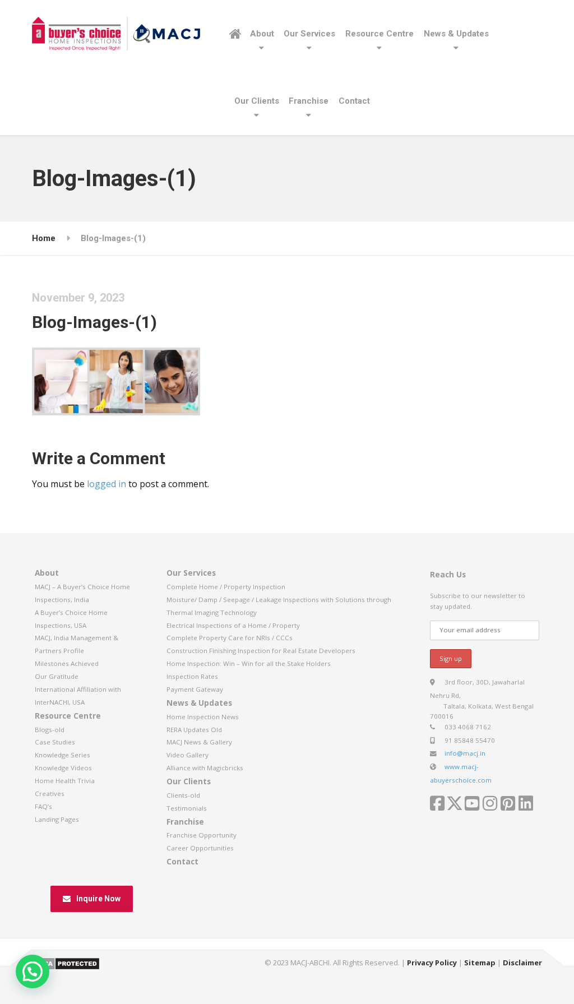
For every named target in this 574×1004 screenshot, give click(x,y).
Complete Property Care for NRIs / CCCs (229, 637)
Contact (354, 101)
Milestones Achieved (67, 663)
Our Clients (256, 101)
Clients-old (183, 795)
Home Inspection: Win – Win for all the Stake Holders (248, 663)
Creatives (49, 793)
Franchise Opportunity (201, 835)
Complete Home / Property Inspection (225, 586)
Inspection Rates (192, 676)
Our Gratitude (56, 676)
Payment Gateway (194, 689)
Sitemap (480, 962)
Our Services (309, 34)
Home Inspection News (202, 716)
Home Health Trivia (65, 780)
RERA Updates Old (194, 729)
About (262, 34)
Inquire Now (98, 898)
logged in (106, 484)
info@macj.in (465, 753)
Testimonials (186, 808)
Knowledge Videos (63, 768)
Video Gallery (187, 755)
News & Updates (456, 34)
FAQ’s (43, 806)
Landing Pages (57, 819)
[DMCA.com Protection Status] (66, 962)
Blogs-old (49, 729)
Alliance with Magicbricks (204, 768)
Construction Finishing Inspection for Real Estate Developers (260, 650)
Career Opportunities (200, 848)
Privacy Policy (432, 962)
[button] (32, 971)
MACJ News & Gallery (199, 742)
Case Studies (55, 742)
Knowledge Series (62, 755)
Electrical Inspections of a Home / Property (233, 625)
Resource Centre (379, 34)
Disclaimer (522, 962)
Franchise (308, 101)
